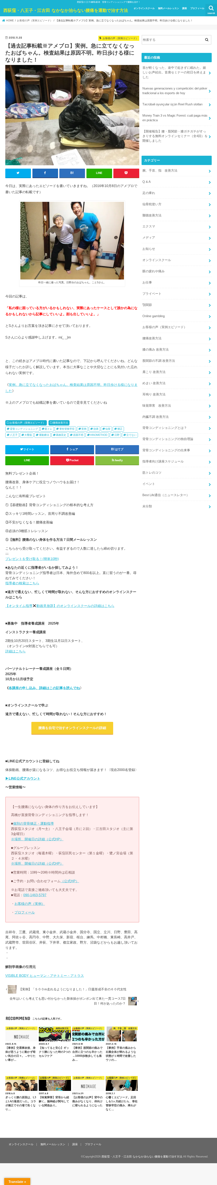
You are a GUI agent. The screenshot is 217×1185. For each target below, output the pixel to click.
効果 (96, 428)
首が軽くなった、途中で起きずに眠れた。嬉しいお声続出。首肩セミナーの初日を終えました (174, 72)
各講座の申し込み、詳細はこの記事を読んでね (44, 688)
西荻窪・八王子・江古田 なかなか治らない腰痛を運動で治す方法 (65, 10)
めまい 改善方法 (154, 383)
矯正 (119, 428)
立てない (131, 435)
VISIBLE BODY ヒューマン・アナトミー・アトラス (44, 975)
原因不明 (78, 435)
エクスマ (148, 226)
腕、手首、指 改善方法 (159, 170)
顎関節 (147, 305)
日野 (117, 435)
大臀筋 (28, 435)
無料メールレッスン (168, 8)
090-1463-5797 (34, 895)
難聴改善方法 (151, 215)
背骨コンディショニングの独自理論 (167, 439)
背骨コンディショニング (24, 428)
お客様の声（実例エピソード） (27, 422)
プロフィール (197, 8)
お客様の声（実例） (29, 904)
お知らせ (148, 248)
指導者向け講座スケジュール (163, 461)
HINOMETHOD (98, 435)
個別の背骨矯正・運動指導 (33, 823)
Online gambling (153, 316)
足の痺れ (148, 193)
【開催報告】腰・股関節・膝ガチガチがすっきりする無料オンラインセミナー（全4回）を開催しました (175, 136)
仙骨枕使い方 (151, 204)
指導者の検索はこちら (22, 583)
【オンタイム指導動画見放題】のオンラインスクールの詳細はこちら (59, 606)
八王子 (14, 435)
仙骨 (107, 428)
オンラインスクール (144, 8)
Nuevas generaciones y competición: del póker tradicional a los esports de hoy (174, 91)
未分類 (147, 506)
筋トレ (48, 428)
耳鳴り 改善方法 (154, 394)
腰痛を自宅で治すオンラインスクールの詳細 (72, 728)
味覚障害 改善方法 (156, 405)
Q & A (146, 181)
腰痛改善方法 (60, 422)
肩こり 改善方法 (154, 372)
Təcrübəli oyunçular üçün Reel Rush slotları (172, 104)
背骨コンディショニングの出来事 (166, 450)
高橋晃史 (61, 435)
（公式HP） (70, 881)
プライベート (151, 293)
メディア (148, 237)
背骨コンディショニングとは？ (164, 427)
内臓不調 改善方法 (155, 416)
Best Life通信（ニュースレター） (165, 495)
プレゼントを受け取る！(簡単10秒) (32, 559)
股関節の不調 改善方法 (158, 360)
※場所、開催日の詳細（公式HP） (37, 839)
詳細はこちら (15, 651)
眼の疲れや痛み (153, 271)
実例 (83, 428)
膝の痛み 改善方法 (155, 349)
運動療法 (44, 435)
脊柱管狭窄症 (67, 428)
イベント (148, 484)
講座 (184, 8)
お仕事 (147, 282)
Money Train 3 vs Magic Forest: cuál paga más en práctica (174, 118)
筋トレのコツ (151, 472)
